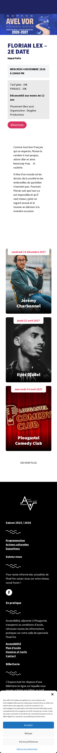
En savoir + (28, 277)
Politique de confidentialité (27, 749)
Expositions (13, 548)
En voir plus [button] (28, 462)
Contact (11, 656)
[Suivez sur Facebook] (9, 592)
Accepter (28, 725)
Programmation (15, 540)
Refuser (28, 733)
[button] (52, 694)
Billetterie (17, 125)
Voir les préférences (28, 741)
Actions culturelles (17, 544)
